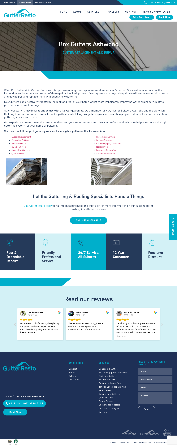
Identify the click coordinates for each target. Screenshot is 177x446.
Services (93, 11)
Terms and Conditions (142, 442)
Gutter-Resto (25, 2)
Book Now (164, 17)
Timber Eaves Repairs (106, 153)
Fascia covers (102, 146)
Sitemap (112, 442)
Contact (130, 11)
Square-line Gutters (109, 394)
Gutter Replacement (21, 136)
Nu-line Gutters (18, 146)
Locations (74, 379)
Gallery (113, 11)
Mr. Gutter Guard (43, 2)
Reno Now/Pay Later (156, 11)
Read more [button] (121, 336)
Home (63, 11)
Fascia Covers (106, 401)
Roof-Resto (9, 2)
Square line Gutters (20, 150)
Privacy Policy (125, 442)
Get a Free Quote (141, 17)
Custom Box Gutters (109, 404)
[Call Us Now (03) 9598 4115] (145, 2)
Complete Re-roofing (106, 150)
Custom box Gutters (105, 136)
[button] (162, 325)
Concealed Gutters (20, 140)
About (77, 11)
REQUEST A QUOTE (172, 227)
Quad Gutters (17, 153)
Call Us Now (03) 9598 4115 (162, 2)
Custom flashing (104, 140)
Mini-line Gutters (19, 143)
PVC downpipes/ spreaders (108, 143)
